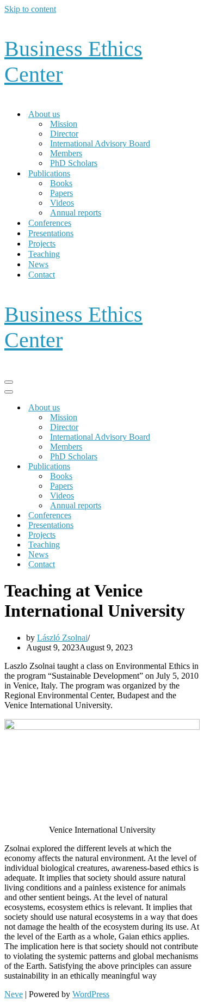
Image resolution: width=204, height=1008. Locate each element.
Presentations (50, 233)
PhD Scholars (73, 163)
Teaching (44, 254)
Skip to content (30, 9)
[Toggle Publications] (194, 466)
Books (61, 183)
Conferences (49, 223)
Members (66, 153)
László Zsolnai (62, 637)
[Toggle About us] (194, 408)
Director (64, 133)
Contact (41, 274)
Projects (41, 243)
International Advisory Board (100, 143)
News (38, 264)
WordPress (90, 994)
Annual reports (75, 212)
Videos (62, 202)
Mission (63, 123)
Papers (61, 193)
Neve (13, 994)
